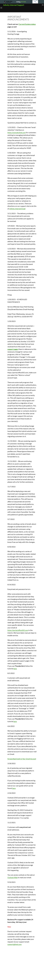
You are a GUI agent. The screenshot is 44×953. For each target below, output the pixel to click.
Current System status (27, 24)
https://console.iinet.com (16, 132)
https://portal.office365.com (17, 630)
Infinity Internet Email (17, 209)
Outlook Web (12, 877)
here (15, 669)
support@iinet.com (14, 944)
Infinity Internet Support (13, 5)
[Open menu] (42, 5)
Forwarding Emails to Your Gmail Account (21, 759)
